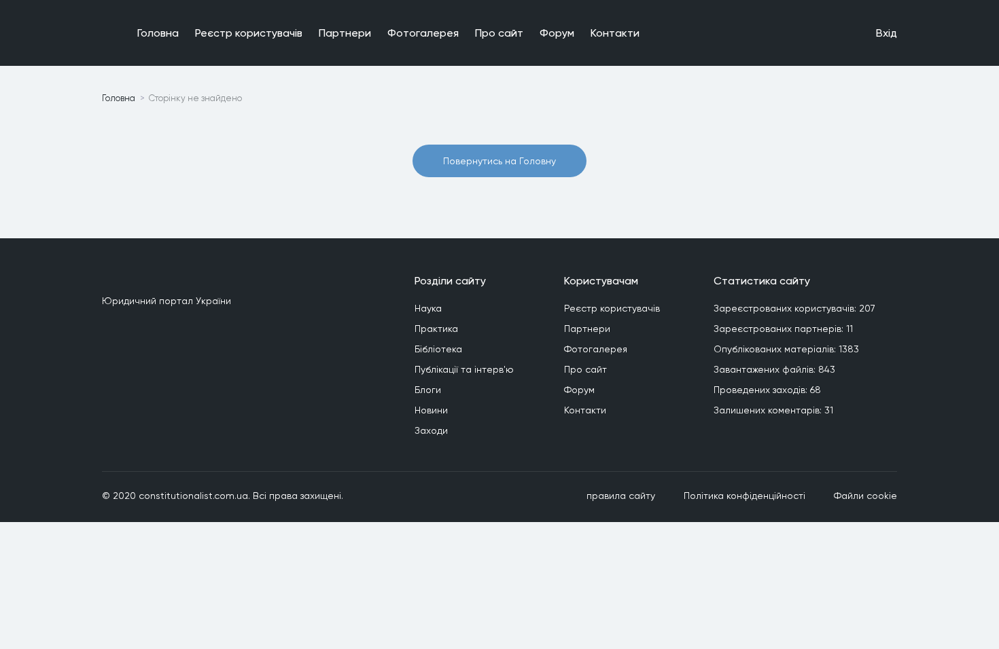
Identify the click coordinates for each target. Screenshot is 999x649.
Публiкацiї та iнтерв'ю (464, 369)
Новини (431, 410)
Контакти (615, 32)
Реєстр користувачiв (248, 32)
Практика (436, 328)
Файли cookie (865, 495)
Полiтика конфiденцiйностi (744, 495)
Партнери (345, 32)
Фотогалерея (423, 32)
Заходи (431, 430)
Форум (557, 32)
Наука (428, 308)
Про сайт (499, 32)
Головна (158, 32)
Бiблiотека (438, 349)
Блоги (428, 389)
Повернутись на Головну (499, 160)
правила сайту (620, 495)
